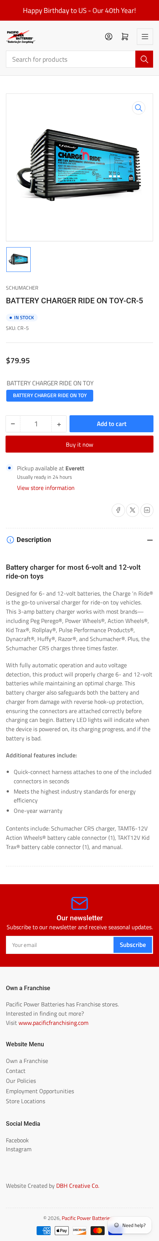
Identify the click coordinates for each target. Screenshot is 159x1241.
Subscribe (133, 944)
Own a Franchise (27, 1060)
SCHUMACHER (22, 288)
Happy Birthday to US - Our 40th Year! (79, 10)
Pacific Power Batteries (87, 1218)
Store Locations (25, 1101)
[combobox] (79, 59)
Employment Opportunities (40, 1091)
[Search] (144, 59)
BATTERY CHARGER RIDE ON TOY (50, 395)
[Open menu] (145, 36)
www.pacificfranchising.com (53, 1022)
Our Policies (21, 1080)
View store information (46, 487)
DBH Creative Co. (77, 1185)
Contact (16, 1070)
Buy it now (79, 444)
